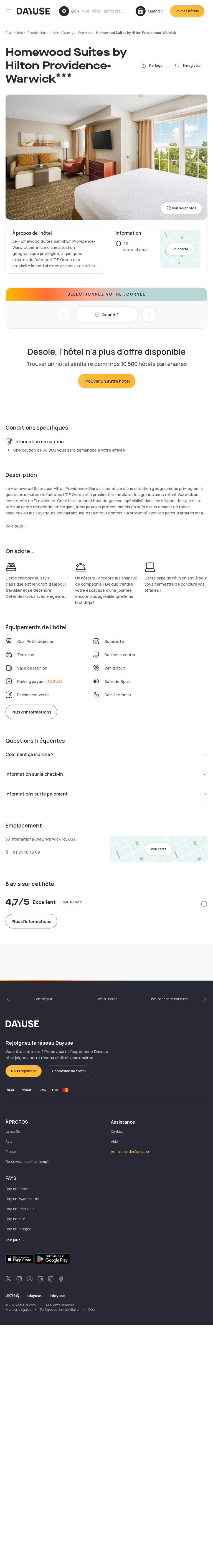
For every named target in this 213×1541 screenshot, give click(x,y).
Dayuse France (17, 1188)
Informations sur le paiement (37, 794)
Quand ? (110, 315)
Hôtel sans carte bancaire (168, 999)
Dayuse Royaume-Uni (22, 1198)
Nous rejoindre (23, 1071)
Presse (11, 1151)
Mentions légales (18, 1309)
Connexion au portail (69, 1071)
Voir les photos (184, 208)
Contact (117, 1131)
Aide (114, 1141)
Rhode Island (38, 32)
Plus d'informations (31, 712)
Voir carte (180, 249)
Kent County (63, 32)
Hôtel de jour (43, 999)
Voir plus (14, 526)
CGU (91, 1309)
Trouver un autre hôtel (106, 381)
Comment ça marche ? (30, 754)
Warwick (84, 32)
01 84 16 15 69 (26, 852)
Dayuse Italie (15, 1219)
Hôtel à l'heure (106, 999)
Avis (9, 1141)
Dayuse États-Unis (20, 1208)
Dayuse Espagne (18, 1229)
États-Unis (14, 32)
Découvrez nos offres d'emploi (28, 1161)
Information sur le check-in (34, 774)
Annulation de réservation (130, 1151)
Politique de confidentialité (59, 1309)
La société (13, 1131)
